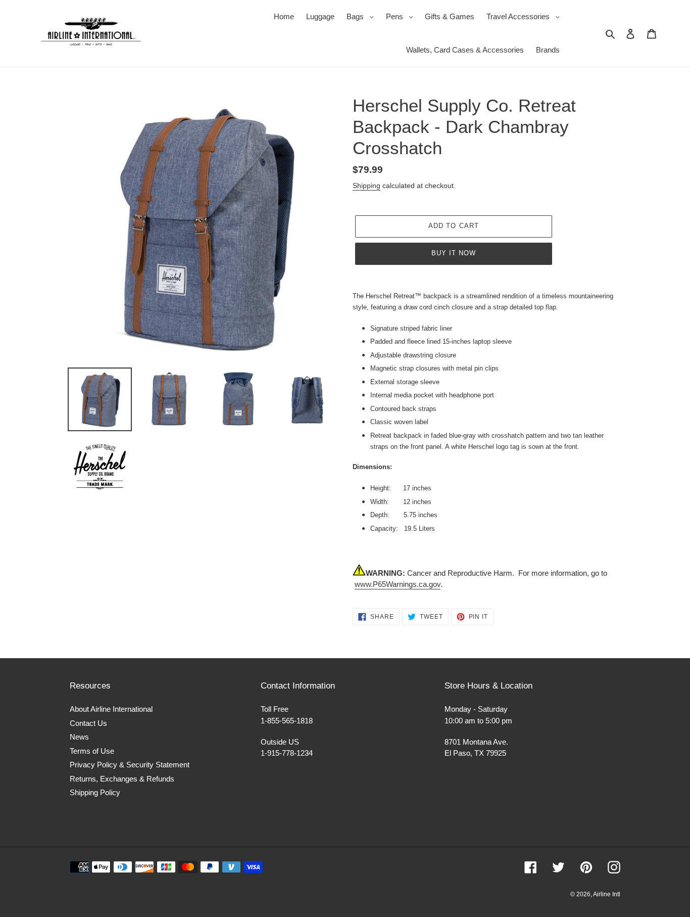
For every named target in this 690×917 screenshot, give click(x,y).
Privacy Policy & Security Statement (129, 764)
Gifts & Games (449, 16)
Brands (548, 49)
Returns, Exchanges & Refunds (122, 778)
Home (284, 16)
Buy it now (453, 253)
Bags (363, 16)
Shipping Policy (95, 792)
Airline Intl (606, 894)
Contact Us (88, 723)
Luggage (320, 16)
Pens (402, 16)
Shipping (366, 185)
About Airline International (111, 709)
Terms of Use (92, 751)
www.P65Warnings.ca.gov (397, 584)
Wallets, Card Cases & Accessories (465, 49)
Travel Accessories (525, 16)
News (79, 736)
